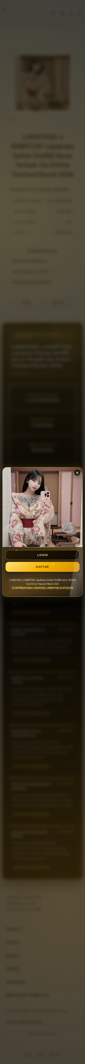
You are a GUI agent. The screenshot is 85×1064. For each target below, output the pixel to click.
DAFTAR (42, 566)
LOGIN (42, 555)
